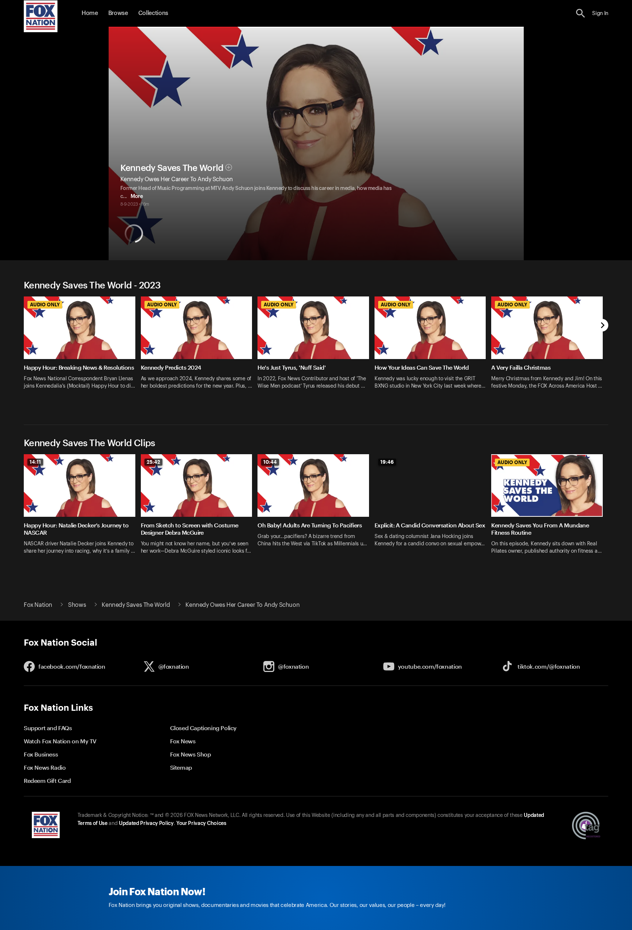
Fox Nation (38, 605)
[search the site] (581, 13)
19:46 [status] (387, 462)
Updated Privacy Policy (146, 823)
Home (90, 13)
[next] (602, 326)
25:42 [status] (153, 462)
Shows (77, 605)
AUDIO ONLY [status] (45, 304)
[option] (82, 351)
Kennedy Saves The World (171, 168)
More (137, 196)
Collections (153, 13)
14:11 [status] (35, 462)
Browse (118, 13)
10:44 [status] (270, 462)
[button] (581, 13)
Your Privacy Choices (201, 823)
